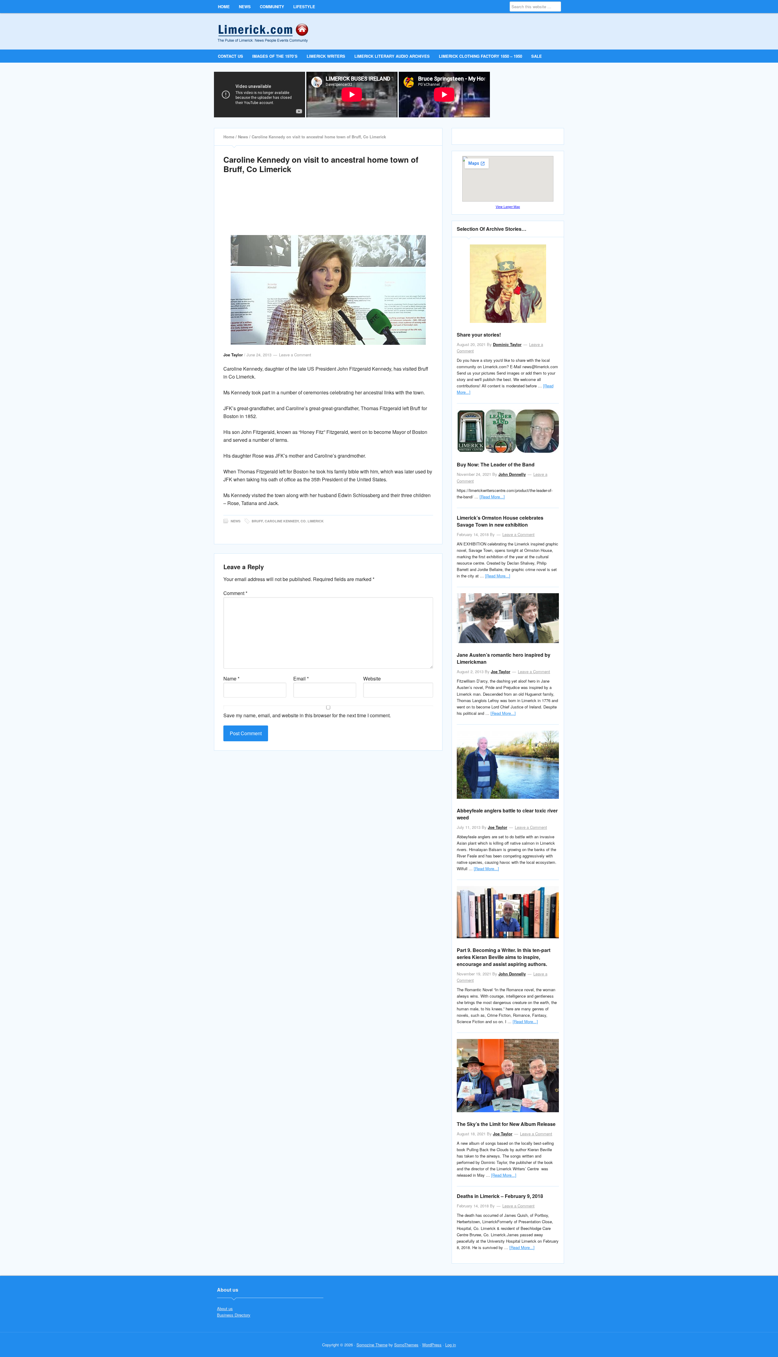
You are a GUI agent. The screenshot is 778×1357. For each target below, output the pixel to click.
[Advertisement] (328, 211)
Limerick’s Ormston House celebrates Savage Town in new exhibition (500, 521)
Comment (235, 593)
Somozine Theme (371, 1345)
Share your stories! (479, 334)
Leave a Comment (295, 355)
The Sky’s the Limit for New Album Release (506, 1123)
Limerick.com (268, 31)
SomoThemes (406, 1345)
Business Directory (233, 1315)
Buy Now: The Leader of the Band (496, 464)
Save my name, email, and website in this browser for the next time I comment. (307, 715)
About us (225, 1308)
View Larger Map (508, 206)
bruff (257, 521)
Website (372, 678)
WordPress (432, 1345)
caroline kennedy (282, 521)
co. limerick (312, 521)
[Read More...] (492, 497)
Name (231, 678)
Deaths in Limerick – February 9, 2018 (500, 1196)
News (235, 521)
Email (301, 678)
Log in (450, 1345)
